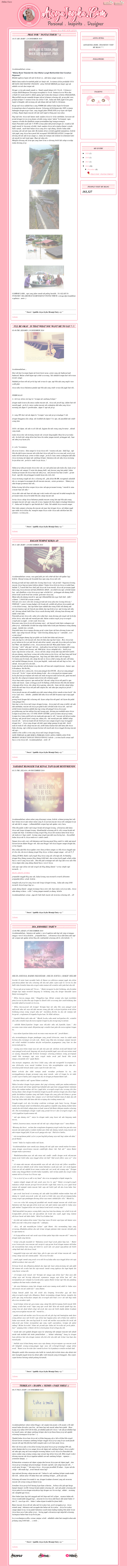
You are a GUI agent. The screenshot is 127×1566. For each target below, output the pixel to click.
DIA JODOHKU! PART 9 (44, 926)
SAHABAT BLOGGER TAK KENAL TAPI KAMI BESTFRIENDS (44, 766)
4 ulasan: (15, 1546)
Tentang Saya (56, 30)
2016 (87, 157)
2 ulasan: (15, 757)
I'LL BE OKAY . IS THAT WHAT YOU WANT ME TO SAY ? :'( (44, 326)
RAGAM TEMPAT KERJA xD (44, 540)
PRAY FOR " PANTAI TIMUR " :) (44, 34)
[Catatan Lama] (71, 1557)
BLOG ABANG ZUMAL (21, 872)
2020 (87, 153)
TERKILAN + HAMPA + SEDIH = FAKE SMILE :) (44, 1385)
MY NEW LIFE (69, 30)
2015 (87, 161)
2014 (87, 166)
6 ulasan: (15, 531)
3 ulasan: (15, 317)
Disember (91, 169)
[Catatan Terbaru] (17, 1557)
